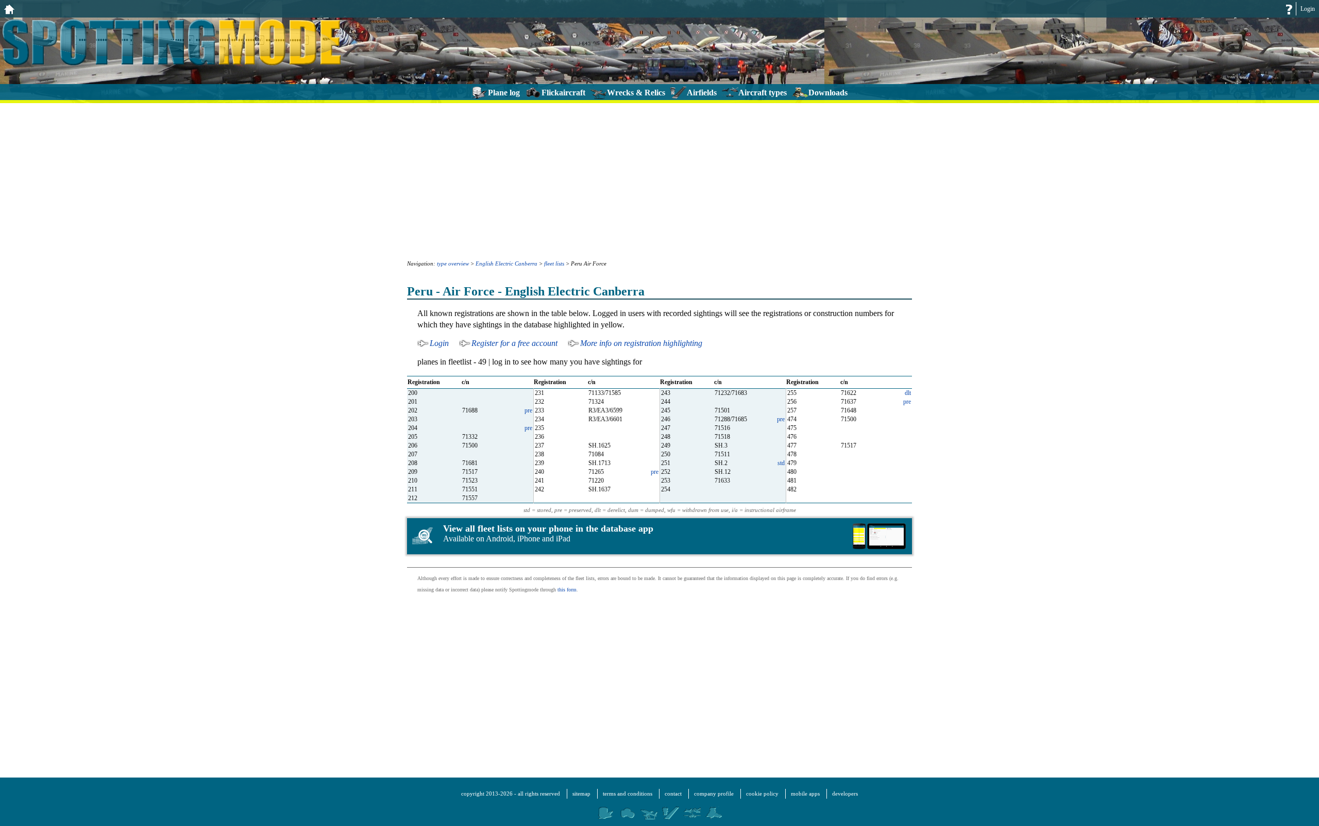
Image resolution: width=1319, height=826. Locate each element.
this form (567, 589)
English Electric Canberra (506, 263)
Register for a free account (514, 343)
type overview (453, 263)
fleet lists (554, 263)
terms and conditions (627, 793)
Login (1307, 8)
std (781, 463)
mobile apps (805, 793)
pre (907, 401)
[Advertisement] (659, 180)
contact (673, 793)
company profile (714, 793)
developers (845, 793)
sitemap (581, 793)
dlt (908, 393)
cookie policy (762, 793)
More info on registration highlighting (641, 343)
